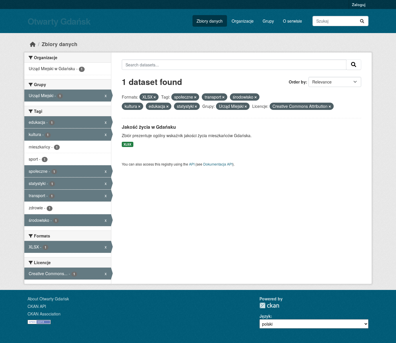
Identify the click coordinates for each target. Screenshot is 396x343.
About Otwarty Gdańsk (48, 299)
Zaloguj (359, 4)
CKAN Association (44, 314)
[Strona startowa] (33, 44)
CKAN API (37, 306)
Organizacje (243, 21)
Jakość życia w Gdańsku (149, 127)
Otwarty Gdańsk (59, 21)
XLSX (127, 144)
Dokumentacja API (217, 163)
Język (265, 316)
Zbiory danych (210, 21)
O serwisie (292, 21)
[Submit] (362, 21)
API (192, 163)
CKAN (269, 305)
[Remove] (155, 97)
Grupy (268, 21)
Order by (297, 82)
